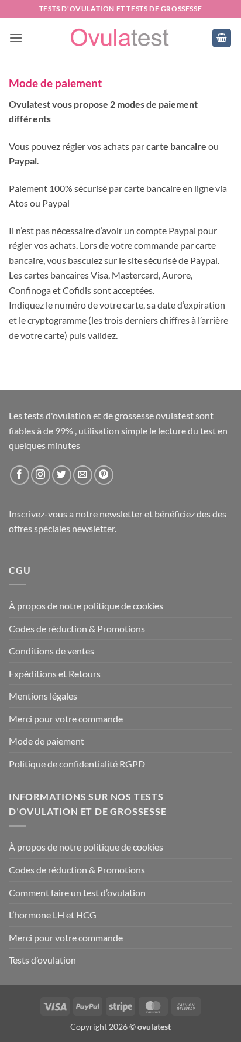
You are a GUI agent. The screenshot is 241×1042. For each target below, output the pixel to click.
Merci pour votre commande (66, 718)
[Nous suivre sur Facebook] (19, 475)
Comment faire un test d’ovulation (77, 892)
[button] (16, 37)
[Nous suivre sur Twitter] (61, 475)
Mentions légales (43, 695)
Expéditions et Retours (55, 673)
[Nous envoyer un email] (82, 475)
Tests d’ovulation (42, 959)
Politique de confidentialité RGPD (77, 763)
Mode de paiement (46, 740)
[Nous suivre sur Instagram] (40, 475)
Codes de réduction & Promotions (77, 628)
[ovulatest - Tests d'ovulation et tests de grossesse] (120, 38)
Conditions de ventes (51, 650)
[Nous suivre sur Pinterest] (103, 475)
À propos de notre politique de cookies (86, 605)
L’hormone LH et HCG (53, 914)
